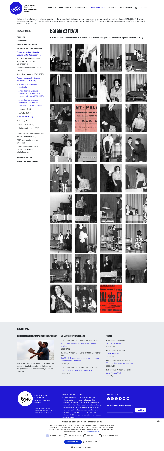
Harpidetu (140, 410)
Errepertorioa (125, 8)
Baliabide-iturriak (24, 157)
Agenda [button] (111, 8)
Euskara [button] (143, 8)
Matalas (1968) (25, 109)
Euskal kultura (30, 19)
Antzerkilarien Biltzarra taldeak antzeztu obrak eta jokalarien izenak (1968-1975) (65, 21)
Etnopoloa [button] (80, 8)
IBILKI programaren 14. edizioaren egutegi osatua (79, 344)
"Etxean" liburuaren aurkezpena (119, 363)
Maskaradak (22, 41)
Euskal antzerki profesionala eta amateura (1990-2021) (30, 135)
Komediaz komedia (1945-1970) (30, 74)
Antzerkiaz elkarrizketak (27, 161)
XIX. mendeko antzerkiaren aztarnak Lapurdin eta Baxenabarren (28, 61)
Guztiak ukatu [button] (91, 442)
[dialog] (82, 434)
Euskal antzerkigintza (45, 19)
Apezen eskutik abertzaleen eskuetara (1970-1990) (115, 19)
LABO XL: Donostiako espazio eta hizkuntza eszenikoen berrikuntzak (80, 359)
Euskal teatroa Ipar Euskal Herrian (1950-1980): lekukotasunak (27, 149)
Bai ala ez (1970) (26, 117)
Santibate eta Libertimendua (29, 48)
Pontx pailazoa (112, 353)
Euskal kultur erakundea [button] (60, 8)
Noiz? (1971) (24, 120)
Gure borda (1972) (26, 124)
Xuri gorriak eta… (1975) (29, 128)
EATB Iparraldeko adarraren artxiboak (28, 141)
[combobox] (158, 421)
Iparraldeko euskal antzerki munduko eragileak (37, 336)
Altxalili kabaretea (113, 343)
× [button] (161, 421)
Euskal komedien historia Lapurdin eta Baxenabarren (75, 19)
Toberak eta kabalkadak (27, 45)
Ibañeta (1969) (25, 113)
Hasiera (19, 19)
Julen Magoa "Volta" (114, 373)
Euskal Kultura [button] (97, 8)
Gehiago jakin (68, 417)
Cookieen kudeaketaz (93, 432)
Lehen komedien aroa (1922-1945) (29, 69)
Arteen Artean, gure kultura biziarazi (76, 370)
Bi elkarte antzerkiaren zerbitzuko (28, 86)
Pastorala (21, 37)
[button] (82, 447)
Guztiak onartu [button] (73, 442)
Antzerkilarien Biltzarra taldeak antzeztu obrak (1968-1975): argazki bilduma (31, 102)
